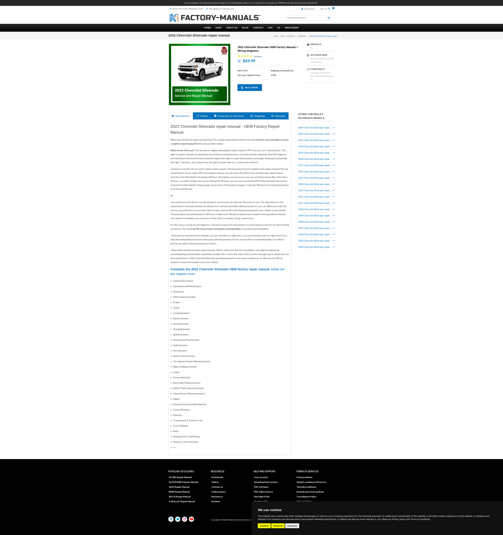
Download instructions (266, 482)
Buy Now (251, 87)
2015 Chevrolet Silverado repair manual (314, 178)
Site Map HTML (262, 496)
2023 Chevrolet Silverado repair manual (314, 134)
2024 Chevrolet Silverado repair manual (314, 128)
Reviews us (217, 496)
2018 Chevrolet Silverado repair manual (314, 160)
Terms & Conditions (420, 519)
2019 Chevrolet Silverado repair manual (314, 153)
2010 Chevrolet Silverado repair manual (314, 210)
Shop (282, 36)
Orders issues (218, 491)
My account (309, 9)
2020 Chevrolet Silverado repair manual (314, 147)
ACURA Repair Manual (180, 477)
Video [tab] (204, 115)
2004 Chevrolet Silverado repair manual (314, 248)
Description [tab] (182, 115)
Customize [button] (292, 526)
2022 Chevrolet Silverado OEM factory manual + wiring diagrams (268, 49)
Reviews (215, 501)
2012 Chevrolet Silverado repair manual (314, 197)
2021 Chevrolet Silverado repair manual (314, 141)
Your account (261, 477)
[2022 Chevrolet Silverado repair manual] (199, 74)
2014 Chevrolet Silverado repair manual (314, 185)
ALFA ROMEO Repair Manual (183, 482)
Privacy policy (399, 519)
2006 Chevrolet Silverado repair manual (314, 235)
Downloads (217, 477)
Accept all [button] (264, 526)
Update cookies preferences (311, 482)
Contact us (217, 487)
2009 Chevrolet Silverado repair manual (314, 216)
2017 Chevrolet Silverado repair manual (314, 166)
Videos (215, 482)
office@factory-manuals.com (221, 9)
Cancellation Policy (306, 496)
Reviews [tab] (280, 115)
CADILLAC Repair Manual (182, 501)
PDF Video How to (263, 491)
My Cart (326, 9)
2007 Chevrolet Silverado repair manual (314, 229)
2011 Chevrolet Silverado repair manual (314, 204)
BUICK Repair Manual (180, 496)
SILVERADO (302, 36)
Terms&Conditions (306, 487)
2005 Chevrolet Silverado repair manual (314, 241)
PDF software (261, 487)
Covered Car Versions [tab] (230, 115)
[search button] (329, 18)
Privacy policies (304, 477)
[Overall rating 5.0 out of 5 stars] (245, 57)
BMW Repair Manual (179, 491)
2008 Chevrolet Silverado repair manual (314, 222)
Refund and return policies (310, 491)
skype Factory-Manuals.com (187, 9)
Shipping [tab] (259, 115)
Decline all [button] (278, 526)
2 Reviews (258, 56)
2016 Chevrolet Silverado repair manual (314, 172)
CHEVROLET (291, 36)
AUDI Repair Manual (179, 487)
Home (275, 36)
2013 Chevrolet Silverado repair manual (314, 191)
